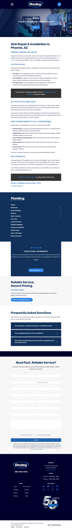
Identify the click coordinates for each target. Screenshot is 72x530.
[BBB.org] (48, 489)
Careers (26, 492)
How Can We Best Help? (36, 418)
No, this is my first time (26, 435)
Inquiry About (49, 405)
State (49, 399)
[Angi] (44, 489)
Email (23, 379)
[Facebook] (53, 486)
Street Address (36, 386)
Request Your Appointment (20, 299)
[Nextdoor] (57, 489)
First (23, 373)
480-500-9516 (21, 472)
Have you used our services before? (36, 432)
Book (35, 27)
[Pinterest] (53, 489)
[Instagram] (57, 486)
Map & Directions (50, 470)
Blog (26, 496)
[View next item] (37, 265)
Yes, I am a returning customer (43, 435)
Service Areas (26, 486)
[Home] (35, 4)
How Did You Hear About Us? (36, 412)
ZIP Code (23, 405)
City (23, 399)
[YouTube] (48, 486)
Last (49, 373)
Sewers (16, 492)
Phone (48, 379)
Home (15, 486)
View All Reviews (35, 270)
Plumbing (15, 489)
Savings (26, 489)
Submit (36, 440)
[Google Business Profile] (44, 486)
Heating (16, 496)
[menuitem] (36, 204)
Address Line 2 (36, 392)
